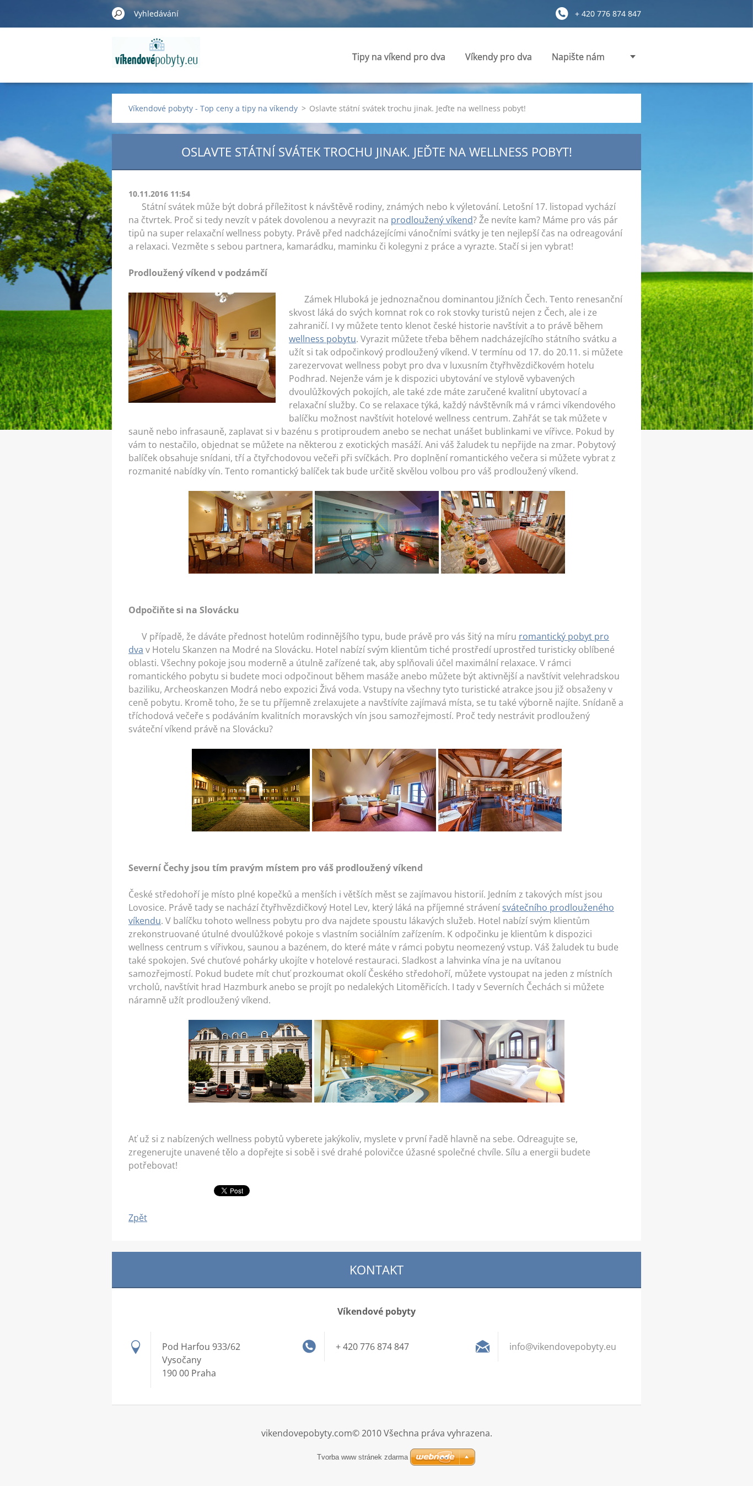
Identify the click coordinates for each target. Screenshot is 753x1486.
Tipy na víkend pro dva (398, 57)
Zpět (137, 1218)
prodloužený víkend (432, 220)
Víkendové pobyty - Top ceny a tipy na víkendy (213, 108)
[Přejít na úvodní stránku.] (156, 59)
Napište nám (578, 57)
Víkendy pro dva (498, 57)
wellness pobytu (322, 339)
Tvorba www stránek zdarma (362, 1457)
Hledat (118, 13)
